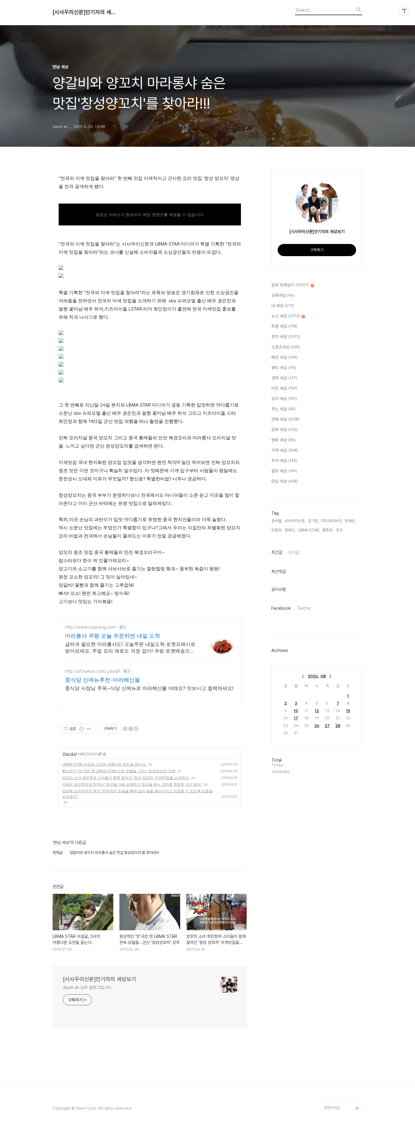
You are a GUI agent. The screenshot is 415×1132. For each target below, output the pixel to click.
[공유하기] (81, 728)
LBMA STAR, (309, 530)
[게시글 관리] (89, 728)
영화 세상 (283, 439)
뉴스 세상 (285, 316)
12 (317, 710)
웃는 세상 (283, 408)
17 (296, 718)
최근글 (276, 552)
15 (348, 710)
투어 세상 (284, 460)
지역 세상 (284, 450)
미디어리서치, (331, 521)
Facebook (281, 608)
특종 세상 (284, 326)
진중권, (276, 530)
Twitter (304, 608)
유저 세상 (284, 398)
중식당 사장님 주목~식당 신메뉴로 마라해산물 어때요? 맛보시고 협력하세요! (149, 688)
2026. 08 (317, 676)
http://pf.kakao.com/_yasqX (92, 671)
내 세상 (282, 305)
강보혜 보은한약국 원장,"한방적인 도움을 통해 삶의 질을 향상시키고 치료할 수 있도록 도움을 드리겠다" (137, 794)
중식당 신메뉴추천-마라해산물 (102, 680)
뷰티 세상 (283, 367)
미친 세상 (284, 388)
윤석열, (276, 521)
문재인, (350, 521)
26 (316, 725)
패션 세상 (284, 357)
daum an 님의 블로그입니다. (87, 987)
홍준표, (327, 530)
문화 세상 (284, 429)
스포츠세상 (285, 347)
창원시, (290, 530)
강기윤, (313, 521)
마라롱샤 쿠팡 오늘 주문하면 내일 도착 (112, 636)
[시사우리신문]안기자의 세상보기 (86, 12)
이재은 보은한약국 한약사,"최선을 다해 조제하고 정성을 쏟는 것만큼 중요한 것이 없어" (132, 784)
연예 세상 (285, 419)
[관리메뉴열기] (404, 10)
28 (337, 725)
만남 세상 (70, 754)
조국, (339, 530)
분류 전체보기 (290, 285)
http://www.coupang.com (90, 626)
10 (296, 710)
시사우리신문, (295, 521)
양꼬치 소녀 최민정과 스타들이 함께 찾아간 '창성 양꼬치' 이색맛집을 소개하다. (126, 777)
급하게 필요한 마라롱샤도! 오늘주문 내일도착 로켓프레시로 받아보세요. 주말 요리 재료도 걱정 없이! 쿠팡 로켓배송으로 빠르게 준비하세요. (130, 647)
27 (327, 725)
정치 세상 (285, 336)
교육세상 (282, 295)
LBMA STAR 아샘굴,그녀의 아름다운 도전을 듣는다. (104, 764)
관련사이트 (332, 1108)
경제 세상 (284, 378)
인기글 (293, 552)
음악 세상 (284, 470)
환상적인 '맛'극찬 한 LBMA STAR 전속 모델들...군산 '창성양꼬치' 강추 (119, 771)
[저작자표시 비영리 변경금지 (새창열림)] (130, 728)
